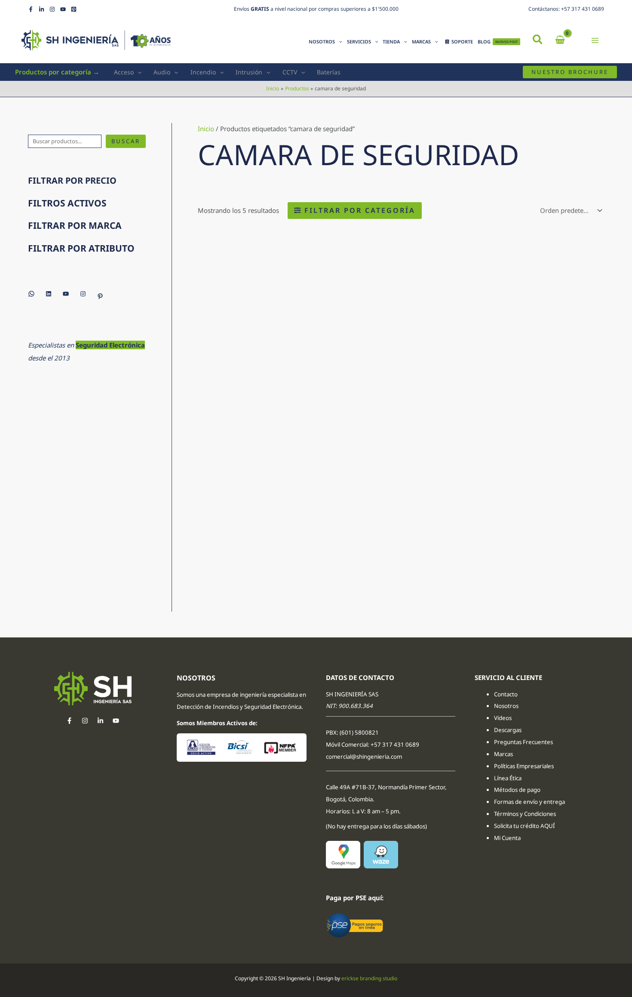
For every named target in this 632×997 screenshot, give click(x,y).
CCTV (289, 72)
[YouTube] (63, 9)
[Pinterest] (74, 9)
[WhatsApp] (31, 293)
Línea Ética (508, 778)
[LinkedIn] (41, 9)
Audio (161, 72)
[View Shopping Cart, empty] (560, 40)
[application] (338, 41)
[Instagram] (52, 9)
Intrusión (249, 72)
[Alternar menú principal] (595, 40)
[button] (538, 40)
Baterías (329, 72)
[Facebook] (31, 9)
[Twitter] (100, 720)
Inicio (206, 128)
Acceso (124, 72)
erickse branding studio (369, 978)
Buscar (125, 141)
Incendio (203, 72)
